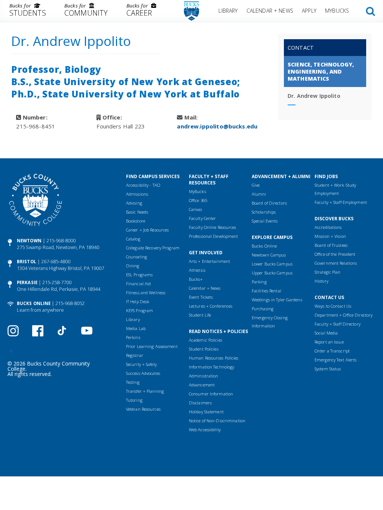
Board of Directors (269, 203)
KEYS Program (139, 310)
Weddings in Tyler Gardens (277, 299)
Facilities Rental (266, 290)
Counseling (136, 256)
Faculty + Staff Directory (338, 324)
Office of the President (335, 254)
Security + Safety (141, 364)
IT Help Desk (137, 301)
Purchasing (262, 308)
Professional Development (213, 236)
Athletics (197, 270)
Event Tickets (201, 297)
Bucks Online (33, 303)
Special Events (265, 221)
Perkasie (27, 282)
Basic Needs (137, 212)
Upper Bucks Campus (272, 273)
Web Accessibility (205, 429)
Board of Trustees (331, 245)
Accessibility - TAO (143, 185)
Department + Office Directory (344, 315)
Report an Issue (329, 342)
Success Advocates (143, 373)
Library (228, 10)
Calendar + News (269, 10)
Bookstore (135, 221)
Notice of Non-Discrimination (217, 420)
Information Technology (211, 367)
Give (256, 185)
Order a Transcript (332, 351)
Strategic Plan (328, 272)
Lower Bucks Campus (272, 264)
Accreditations (328, 227)
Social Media (326, 333)
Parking (259, 281)
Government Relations (336, 263)
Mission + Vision (330, 236)
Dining (133, 265)
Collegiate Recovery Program (153, 248)
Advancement (202, 385)
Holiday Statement (206, 411)
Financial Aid (138, 283)
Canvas (195, 209)
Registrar (134, 355)
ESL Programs (139, 274)
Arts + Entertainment (209, 261)
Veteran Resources (143, 409)
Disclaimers (200, 402)
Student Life (200, 315)
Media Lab (135, 328)
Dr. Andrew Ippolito (314, 95)
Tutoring (134, 400)
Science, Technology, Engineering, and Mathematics (321, 71)
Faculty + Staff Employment (341, 202)
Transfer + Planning (145, 391)
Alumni (259, 194)
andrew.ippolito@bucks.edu (217, 126)
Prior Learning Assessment (152, 346)
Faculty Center (202, 218)
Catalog (133, 239)
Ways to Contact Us (333, 306)
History (321, 281)
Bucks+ (196, 279)
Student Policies (203, 349)
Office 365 (198, 200)
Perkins (133, 337)
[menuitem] (27, 11)
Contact (301, 47)
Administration (203, 376)
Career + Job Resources (147, 230)
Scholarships (264, 212)
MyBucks (337, 10)
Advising (134, 203)
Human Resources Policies (214, 358)
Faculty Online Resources (212, 227)
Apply (309, 10)
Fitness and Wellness (145, 292)
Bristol (26, 261)
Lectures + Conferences (210, 306)
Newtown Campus (269, 255)
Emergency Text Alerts (335, 360)
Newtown (29, 240)
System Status (328, 368)
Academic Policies (205, 340)
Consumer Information (211, 394)
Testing (133, 382)
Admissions (137, 194)
